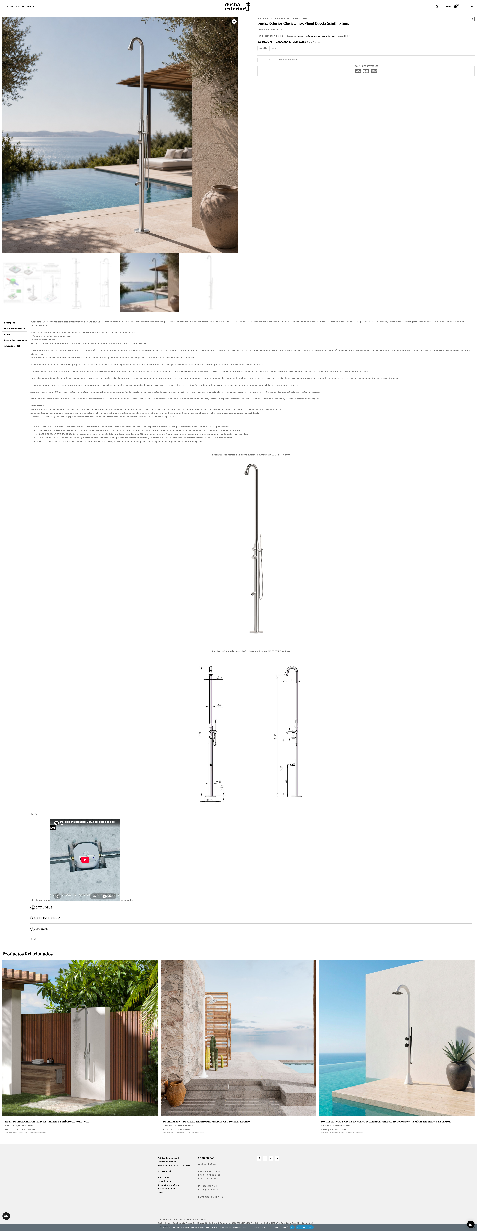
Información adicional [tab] (14, 328)
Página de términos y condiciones (174, 1165)
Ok (292, 1227)
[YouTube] (277, 1158)
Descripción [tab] (9, 323)
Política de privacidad (168, 1158)
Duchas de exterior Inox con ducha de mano (282, 18)
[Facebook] (259, 1158)
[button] (33, 7)
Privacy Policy (164, 1177)
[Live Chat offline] (6, 1216)
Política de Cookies (304, 1227)
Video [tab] (7, 334)
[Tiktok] (271, 1158)
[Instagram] (265, 1158)
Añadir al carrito (287, 60)
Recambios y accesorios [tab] (15, 340)
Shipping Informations (168, 1185)
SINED (347, 36)
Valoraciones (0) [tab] (12, 346)
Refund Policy (164, 1181)
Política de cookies (167, 1161)
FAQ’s (160, 1192)
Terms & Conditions (167, 1188)
